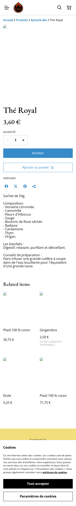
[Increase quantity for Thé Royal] (23, 140)
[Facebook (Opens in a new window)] (6, 186)
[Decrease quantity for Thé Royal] (7, 140)
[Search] (59, 7)
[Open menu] (7, 7)
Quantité (9, 132)
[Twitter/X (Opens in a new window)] (16, 186)
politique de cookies (55, 472)
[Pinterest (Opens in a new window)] (25, 186)
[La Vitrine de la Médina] (18, 7)
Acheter (38, 153)
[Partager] (34, 186)
